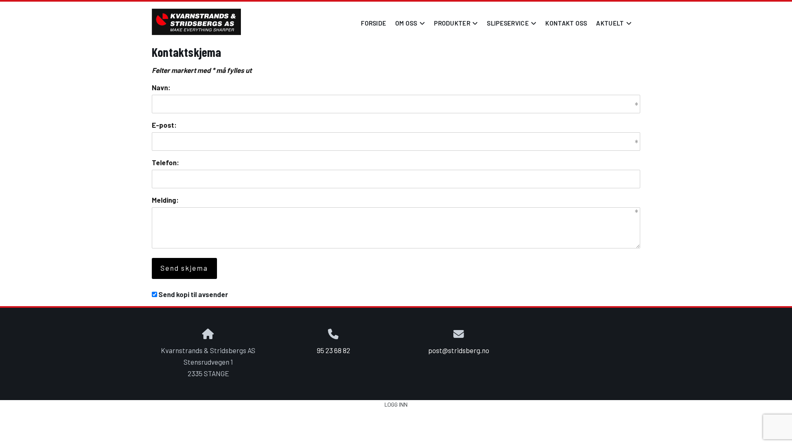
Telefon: (165, 162)
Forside (373, 23)
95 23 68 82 (333, 350)
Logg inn (396, 404)
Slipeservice (511, 25)
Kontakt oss (566, 23)
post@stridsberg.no (458, 350)
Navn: (161, 87)
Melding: (165, 200)
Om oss (410, 25)
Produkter (456, 25)
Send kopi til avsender (193, 294)
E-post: (164, 125)
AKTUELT (614, 25)
